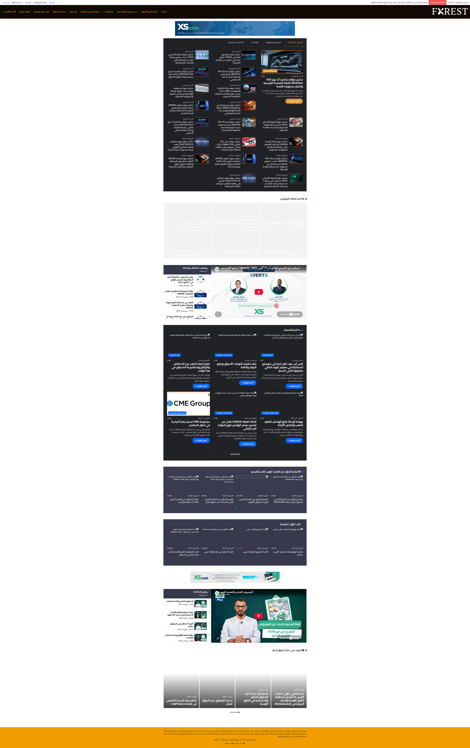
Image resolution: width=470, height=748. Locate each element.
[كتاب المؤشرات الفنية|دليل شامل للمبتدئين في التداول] (183, 537)
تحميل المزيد (235, 454)
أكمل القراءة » (294, 101)
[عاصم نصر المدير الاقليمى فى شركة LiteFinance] (181, 681)
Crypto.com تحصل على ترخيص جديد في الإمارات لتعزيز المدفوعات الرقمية (237, 223)
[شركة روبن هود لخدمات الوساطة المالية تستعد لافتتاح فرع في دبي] (188, 244)
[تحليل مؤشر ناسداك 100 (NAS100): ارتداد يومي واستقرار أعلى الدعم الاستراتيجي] (249, 71)
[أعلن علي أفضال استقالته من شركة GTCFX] (283, 216)
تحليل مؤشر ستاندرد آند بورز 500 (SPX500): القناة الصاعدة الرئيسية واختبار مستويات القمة (283, 83)
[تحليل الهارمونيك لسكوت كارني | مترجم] (287, 537)
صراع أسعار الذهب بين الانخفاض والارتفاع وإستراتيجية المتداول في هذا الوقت (191, 367)
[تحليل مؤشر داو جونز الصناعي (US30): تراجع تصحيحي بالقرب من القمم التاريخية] (249, 54)
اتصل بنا (28, 2)
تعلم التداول (109, 12)
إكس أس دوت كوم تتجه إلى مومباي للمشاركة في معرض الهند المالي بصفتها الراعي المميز (282, 367)
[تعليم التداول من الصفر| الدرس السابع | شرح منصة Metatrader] (287, 484)
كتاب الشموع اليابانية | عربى (255, 552)
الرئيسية (52, 2)
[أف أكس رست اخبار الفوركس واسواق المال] (449, 11)
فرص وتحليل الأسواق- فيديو (127, 12)
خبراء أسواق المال (59, 12)
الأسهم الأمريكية (295, 42)
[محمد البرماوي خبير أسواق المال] (217, 681)
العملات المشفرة (235, 42)
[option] (235, 231)
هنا (279, 736)
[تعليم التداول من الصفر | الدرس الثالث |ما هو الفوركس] (183, 484)
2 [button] (234, 508)
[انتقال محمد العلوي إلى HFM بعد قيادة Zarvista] (283, 244)
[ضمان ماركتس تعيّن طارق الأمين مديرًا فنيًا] (235, 244)
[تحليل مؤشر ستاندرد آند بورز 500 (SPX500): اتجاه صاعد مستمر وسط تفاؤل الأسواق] (202, 71)
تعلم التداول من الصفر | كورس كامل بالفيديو (274, 471)
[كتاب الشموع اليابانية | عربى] (252, 537)
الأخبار (164, 12)
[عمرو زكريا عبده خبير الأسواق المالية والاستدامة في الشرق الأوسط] (253, 681)
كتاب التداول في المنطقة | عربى (218, 552)
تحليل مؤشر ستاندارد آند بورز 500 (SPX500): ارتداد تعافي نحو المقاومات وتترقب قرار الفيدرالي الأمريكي (180, 127)
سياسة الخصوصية (40, 2)
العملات (254, 42)
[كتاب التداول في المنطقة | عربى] (217, 537)
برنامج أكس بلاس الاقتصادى (90, 12)
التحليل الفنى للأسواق (149, 12)
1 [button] (236, 508)
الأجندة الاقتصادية (10, 12)
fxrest (216, 740)
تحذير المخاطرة (17, 2)
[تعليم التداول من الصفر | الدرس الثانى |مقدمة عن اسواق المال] (217, 484)
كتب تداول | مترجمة (290, 524)
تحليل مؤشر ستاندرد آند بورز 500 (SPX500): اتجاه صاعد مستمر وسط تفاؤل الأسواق (180, 74)
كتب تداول (73, 12)
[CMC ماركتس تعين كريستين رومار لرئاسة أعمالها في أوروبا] (188, 216)
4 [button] (233, 712)
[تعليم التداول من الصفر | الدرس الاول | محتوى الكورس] (252, 484)
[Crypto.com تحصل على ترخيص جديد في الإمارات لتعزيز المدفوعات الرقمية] (235, 216)
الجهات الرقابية (24, 12)
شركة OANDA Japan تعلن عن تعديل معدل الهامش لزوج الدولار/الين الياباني (237, 425)
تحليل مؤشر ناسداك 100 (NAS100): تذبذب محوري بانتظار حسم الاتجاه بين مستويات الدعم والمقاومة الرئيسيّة (275, 164)
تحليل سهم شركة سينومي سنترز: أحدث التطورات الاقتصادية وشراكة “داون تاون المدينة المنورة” (394, 2)
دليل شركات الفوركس (41, 12)
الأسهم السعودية (273, 42)
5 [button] (231, 712)
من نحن (6, 2)
